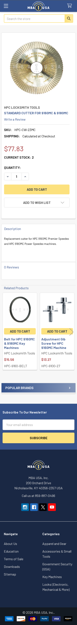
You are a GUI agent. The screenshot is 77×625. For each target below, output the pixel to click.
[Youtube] (52, 507)
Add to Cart (20, 331)
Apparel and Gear (54, 544)
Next (71, 331)
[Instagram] (25, 507)
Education (11, 551)
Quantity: (12, 167)
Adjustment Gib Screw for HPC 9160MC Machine (53, 343)
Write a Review (15, 119)
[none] (37, 67)
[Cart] (70, 6)
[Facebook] (34, 507)
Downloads (12, 566)
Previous (5, 331)
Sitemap (10, 574)
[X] (43, 507)
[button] (37, 202)
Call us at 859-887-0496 (38, 496)
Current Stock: (19, 157)
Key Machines (52, 577)
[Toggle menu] (6, 6)
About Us (10, 544)
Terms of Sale (13, 559)
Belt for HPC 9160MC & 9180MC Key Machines (19, 343)
